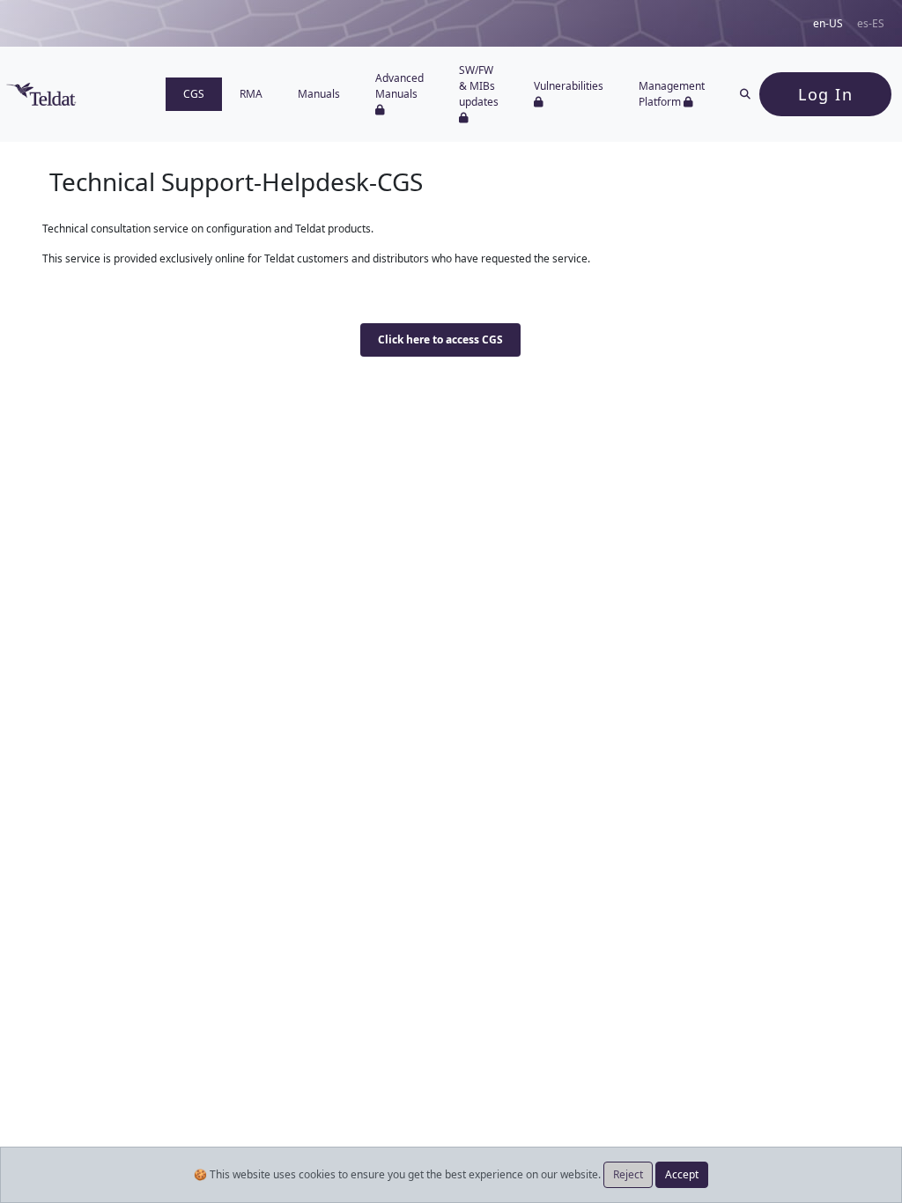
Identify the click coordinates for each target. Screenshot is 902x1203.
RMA (251, 93)
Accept (682, 1174)
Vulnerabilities (568, 85)
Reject (628, 1174)
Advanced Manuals (399, 85)
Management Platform (672, 93)
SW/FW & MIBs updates (479, 86)
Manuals (319, 93)
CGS (193, 93)
